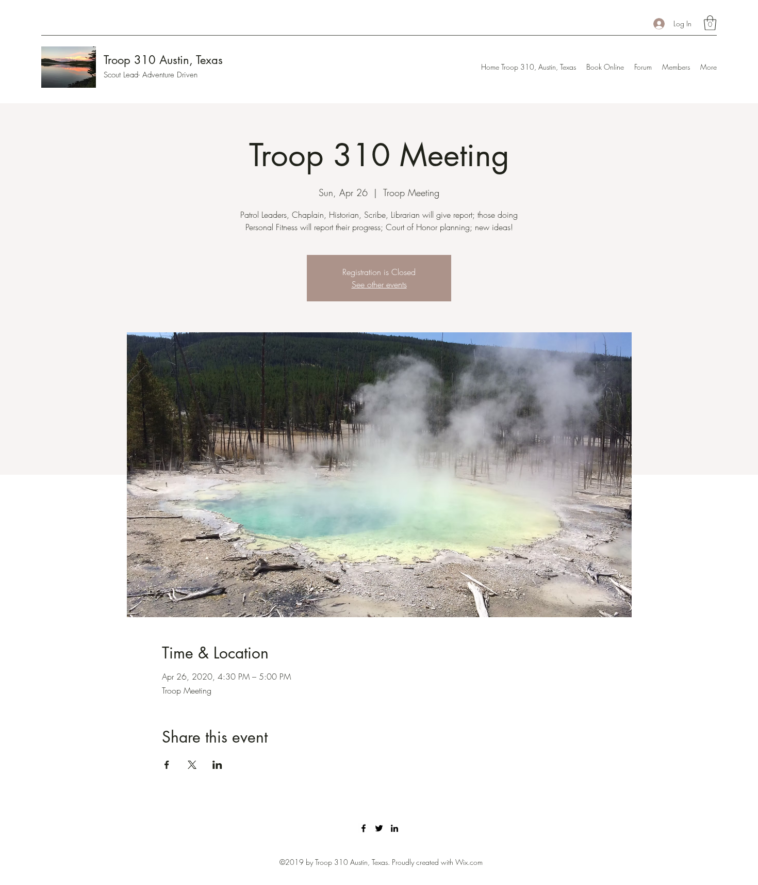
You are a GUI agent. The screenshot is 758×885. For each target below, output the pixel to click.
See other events (379, 284)
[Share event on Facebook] (167, 765)
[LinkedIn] (394, 828)
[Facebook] (363, 828)
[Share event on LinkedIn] (217, 765)
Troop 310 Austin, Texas (163, 60)
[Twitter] (379, 828)
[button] (710, 22)
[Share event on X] (192, 765)
